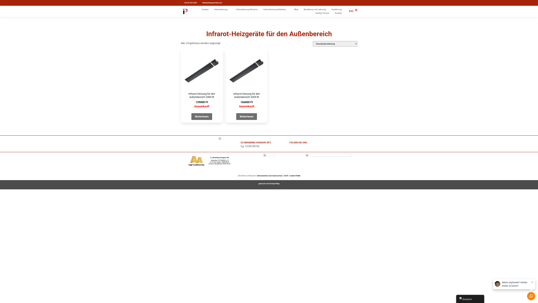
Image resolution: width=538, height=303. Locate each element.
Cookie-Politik (294, 176)
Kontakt (338, 13)
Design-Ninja (274, 184)
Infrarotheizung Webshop (274, 9)
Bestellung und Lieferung (315, 9)
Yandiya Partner (322, 13)
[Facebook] (315, 143)
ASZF (286, 176)
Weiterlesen (202, 116)
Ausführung (336, 9)
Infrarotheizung (221, 9)
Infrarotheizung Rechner (247, 9)
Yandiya (204, 9)
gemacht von (263, 184)
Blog (296, 9)
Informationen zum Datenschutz (269, 176)
